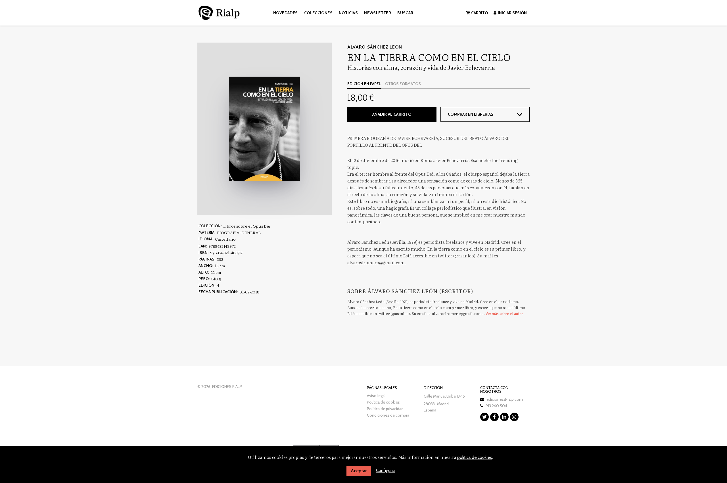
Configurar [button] (385, 470)
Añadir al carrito (391, 114)
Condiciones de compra (388, 415)
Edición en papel (364, 83)
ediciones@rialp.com (504, 399)
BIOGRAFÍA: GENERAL (239, 232)
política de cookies (474, 457)
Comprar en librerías (470, 114)
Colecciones (318, 12)
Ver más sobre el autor (504, 313)
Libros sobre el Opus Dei (246, 226)
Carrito (479, 12)
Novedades (285, 12)
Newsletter (377, 12)
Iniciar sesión (512, 12)
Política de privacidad (385, 408)
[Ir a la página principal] (219, 11)
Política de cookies (383, 402)
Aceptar (359, 470)
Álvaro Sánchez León (374, 47)
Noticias (348, 12)
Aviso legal (376, 395)
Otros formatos (403, 83)
